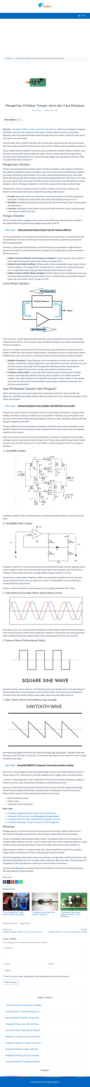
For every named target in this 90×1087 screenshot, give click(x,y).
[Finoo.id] (45, 5)
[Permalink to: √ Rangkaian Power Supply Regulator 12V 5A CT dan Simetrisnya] (74, 902)
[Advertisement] (45, 37)
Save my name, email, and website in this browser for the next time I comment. (37, 976)
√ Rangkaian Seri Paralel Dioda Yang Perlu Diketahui (43, 913)
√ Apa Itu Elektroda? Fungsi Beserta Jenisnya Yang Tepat (13, 913)
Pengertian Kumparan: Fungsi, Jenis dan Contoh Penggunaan (33, 822)
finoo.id (19, 868)
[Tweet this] (8, 882)
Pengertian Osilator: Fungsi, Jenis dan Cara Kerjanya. (34, 129)
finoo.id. (40, 1082)
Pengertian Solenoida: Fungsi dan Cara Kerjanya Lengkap (67, 930)
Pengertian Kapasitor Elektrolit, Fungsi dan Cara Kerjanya (32, 813)
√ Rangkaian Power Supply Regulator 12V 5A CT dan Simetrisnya (71, 914)
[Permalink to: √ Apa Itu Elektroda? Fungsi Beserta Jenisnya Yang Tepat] (16, 902)
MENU (83, 16)
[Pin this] (13, 882)
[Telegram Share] (17, 882)
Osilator (27, 923)
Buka (19, 120)
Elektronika (13, 923)
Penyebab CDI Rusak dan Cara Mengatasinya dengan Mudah (33, 816)
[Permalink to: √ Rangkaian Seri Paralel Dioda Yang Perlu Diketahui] (45, 902)
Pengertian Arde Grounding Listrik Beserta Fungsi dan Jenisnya (34, 819)
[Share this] (4, 882)
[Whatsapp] (21, 882)
